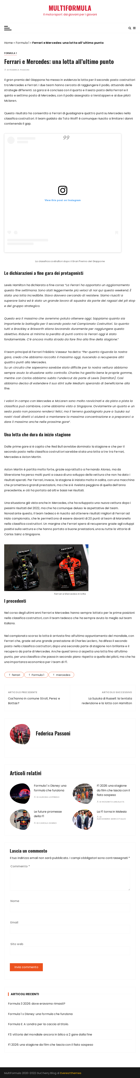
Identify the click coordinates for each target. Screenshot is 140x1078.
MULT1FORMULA (70, 8)
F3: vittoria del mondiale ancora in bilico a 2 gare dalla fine (50, 1034)
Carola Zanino (48, 823)
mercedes (63, 675)
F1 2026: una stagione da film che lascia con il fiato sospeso (113, 790)
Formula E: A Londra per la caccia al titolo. (38, 1024)
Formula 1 (22, 43)
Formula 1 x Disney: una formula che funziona (40, 1014)
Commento (20, 866)
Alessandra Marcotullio (111, 819)
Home (8, 43)
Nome (14, 901)
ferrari (16, 675)
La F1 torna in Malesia (112, 812)
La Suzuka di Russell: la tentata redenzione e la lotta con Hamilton (107, 700)
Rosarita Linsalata (113, 802)
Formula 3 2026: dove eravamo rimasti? (36, 1004)
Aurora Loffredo (49, 797)
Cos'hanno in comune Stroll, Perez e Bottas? (34, 700)
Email (14, 922)
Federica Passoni (19, 70)
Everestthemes (70, 1073)
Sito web (16, 944)
